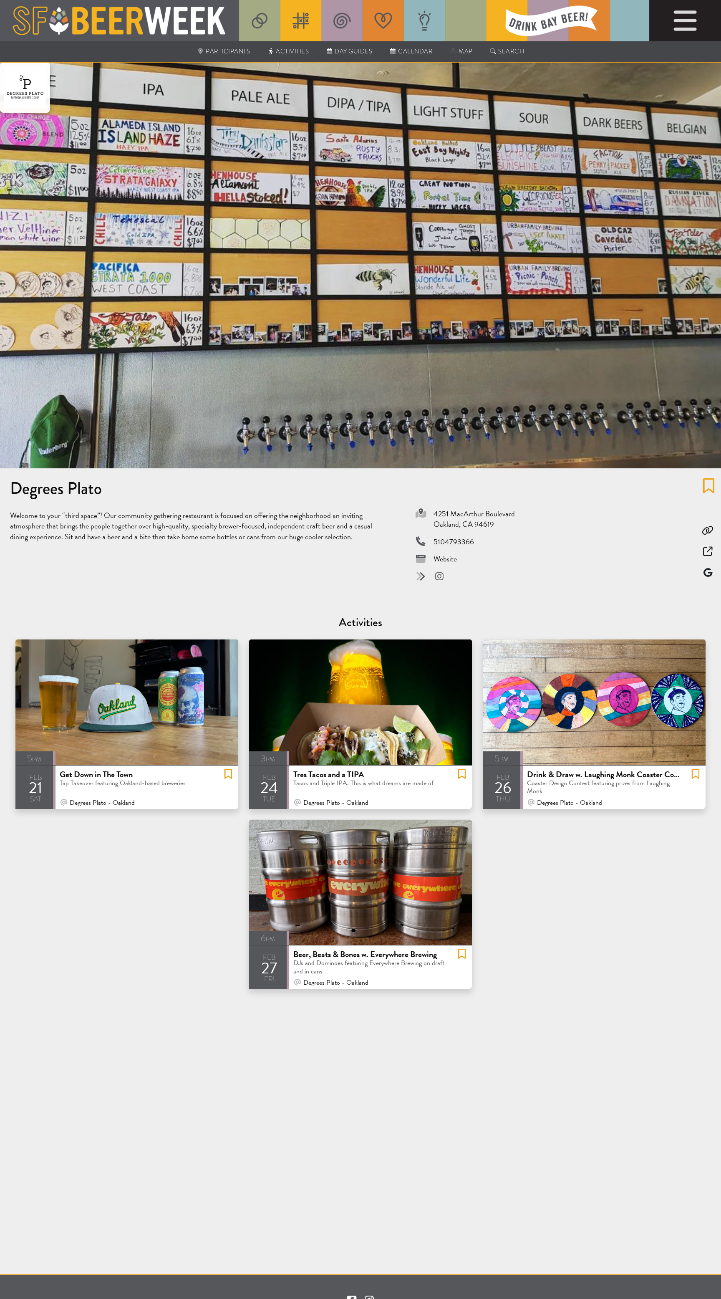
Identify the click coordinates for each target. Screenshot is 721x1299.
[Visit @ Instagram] (439, 576)
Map (465, 51)
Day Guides (353, 51)
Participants (227, 51)
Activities (292, 51)
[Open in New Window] (707, 551)
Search (510, 51)
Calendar (415, 51)
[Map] (707, 572)
